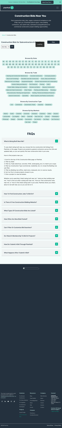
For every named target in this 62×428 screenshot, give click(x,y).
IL (48, 61)
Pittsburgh (5, 119)
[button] (60, 2)
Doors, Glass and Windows (48, 78)
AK (3, 61)
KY (58, 61)
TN (28, 67)
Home (3, 35)
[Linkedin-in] (5, 401)
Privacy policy (58, 425)
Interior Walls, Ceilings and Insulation (17, 87)
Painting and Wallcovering (41, 90)
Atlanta (6, 113)
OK (8, 67)
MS (26, 64)
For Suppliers (22, 402)
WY (54, 67)
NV (52, 64)
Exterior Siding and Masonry (19, 84)
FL (32, 61)
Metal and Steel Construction (14, 90)
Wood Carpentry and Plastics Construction (42, 95)
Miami (23, 116)
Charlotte (18, 113)
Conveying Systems (50, 75)
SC (21, 67)
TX (31, 67)
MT (29, 64)
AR (10, 61)
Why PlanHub (43, 396)
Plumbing (53, 90)
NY (55, 64)
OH (58, 64)
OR (11, 67)
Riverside (20, 119)
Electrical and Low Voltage (12, 81)
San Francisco (55, 119)
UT (34, 67)
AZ (13, 61)
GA (36, 61)
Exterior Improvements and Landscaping (46, 81)
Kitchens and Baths (35, 87)
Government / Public (30, 104)
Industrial (40, 104)
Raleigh (13, 119)
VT (40, 67)
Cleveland (34, 113)
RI (18, 67)
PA (15, 67)
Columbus (42, 113)
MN (20, 64)
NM (49, 64)
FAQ (31, 405)
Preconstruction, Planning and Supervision (19, 92)
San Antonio (37, 119)
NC (33, 64)
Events (31, 407)
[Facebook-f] (2, 401)
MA (7, 64)
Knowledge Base (33, 400)
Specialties (25, 95)
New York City (38, 116)
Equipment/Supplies (27, 81)
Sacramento (28, 119)
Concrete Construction (36, 75)
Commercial (19, 104)
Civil (12, 104)
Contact (42, 407)
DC (26, 61)
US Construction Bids (23, 415)
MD (10, 64)
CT (23, 61)
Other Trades (27, 90)
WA (44, 67)
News (31, 402)
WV (50, 67)
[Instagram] (11, 401)
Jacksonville (6, 116)
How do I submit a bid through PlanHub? (18, 244)
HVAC (48, 84)
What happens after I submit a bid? (16, 253)
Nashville (29, 116)
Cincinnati (26, 113)
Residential (48, 104)
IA (42, 61)
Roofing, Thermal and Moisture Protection (43, 92)
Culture (42, 402)
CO (20, 61)
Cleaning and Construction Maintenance (17, 75)
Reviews (42, 400)
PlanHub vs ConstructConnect (34, 414)
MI (16, 64)
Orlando (47, 116)
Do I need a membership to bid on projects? (19, 236)
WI (47, 67)
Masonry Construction (48, 87)
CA (16, 61)
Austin (12, 113)
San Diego (46, 119)
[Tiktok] (14, 401)
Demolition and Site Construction (29, 78)
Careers (42, 405)
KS (55, 61)
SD (24, 67)
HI (39, 61)
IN (52, 61)
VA (37, 67)
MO (23, 64)
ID (45, 61)
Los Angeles (16, 116)
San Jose (27, 122)
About (41, 398)
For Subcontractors (23, 400)
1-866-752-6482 (55, 411)
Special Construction (14, 95)
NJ (45, 64)
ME (13, 64)
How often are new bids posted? (15, 219)
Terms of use (50, 425)
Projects (21, 409)
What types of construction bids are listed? (20, 210)
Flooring (42, 84)
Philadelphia (55, 116)
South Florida (22, 412)
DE (29, 61)
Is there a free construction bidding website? (20, 202)
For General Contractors (22, 397)
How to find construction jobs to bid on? (19, 194)
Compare (32, 410)
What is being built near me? (14, 141)
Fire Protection (33, 84)
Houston (56, 113)
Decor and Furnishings (12, 78)
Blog (31, 396)
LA (3, 64)
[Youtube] (8, 401)
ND (36, 64)
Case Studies (33, 398)
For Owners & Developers (22, 405)
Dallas (49, 113)
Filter (53, 42)
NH (42, 64)
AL (7, 61)
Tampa (35, 122)
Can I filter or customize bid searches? (18, 227)
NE (39, 64)
